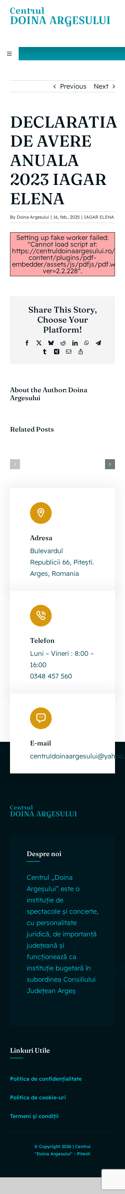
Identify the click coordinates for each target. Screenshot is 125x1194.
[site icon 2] (60, 10)
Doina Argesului (33, 217)
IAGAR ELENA (99, 217)
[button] (15, 464)
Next (101, 86)
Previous (73, 86)
